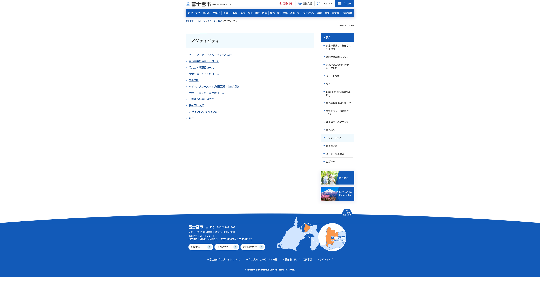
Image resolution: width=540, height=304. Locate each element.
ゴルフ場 (194, 80)
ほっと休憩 (331, 146)
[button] (285, 3)
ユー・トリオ (332, 76)
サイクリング (196, 105)
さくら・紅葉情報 (335, 154)
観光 (220, 21)
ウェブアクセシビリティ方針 (262, 259)
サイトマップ (326, 259)
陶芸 (191, 118)
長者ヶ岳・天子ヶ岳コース (204, 74)
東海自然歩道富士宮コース (204, 61)
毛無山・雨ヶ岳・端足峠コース (206, 93)
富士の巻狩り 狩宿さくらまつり (338, 47)
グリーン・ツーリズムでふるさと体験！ (211, 55)
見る (328, 84)
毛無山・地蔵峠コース (201, 67)
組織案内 (195, 247)
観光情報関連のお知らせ (338, 103)
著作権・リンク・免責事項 (298, 259)
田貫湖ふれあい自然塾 (201, 99)
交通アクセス (223, 247)
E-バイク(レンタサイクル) (204, 111)
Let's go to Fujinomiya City (338, 93)
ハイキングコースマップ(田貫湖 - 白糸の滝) (214, 86)
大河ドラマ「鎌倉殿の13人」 (337, 112)
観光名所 (330, 130)
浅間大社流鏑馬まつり (337, 57)
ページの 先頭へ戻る (347, 214)
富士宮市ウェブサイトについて (225, 259)
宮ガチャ (330, 161)
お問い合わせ (250, 247)
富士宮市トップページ (195, 21)
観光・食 (211, 21)
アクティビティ (333, 138)
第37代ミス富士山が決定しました (337, 66)
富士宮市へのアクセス (337, 122)
